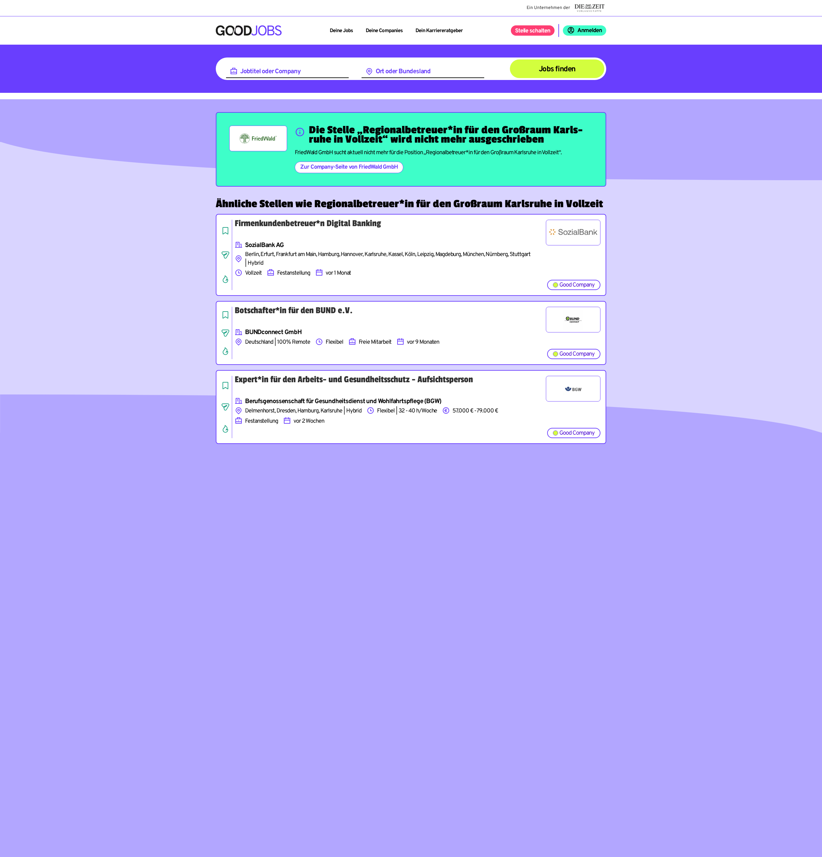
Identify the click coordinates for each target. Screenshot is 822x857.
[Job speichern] (225, 230)
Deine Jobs (341, 31)
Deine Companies (384, 31)
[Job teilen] (225, 255)
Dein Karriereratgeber (439, 31)
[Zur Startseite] (249, 30)
